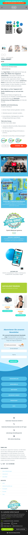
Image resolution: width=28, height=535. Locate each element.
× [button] (26, 511)
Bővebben (8, 518)
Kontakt (4, 491)
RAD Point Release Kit (7, 305)
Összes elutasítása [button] (20, 529)
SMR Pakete (9, 57)
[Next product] (2, 55)
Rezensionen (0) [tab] (6, 68)
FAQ (3, 494)
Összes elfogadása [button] (7, 529)
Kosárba (17, 145)
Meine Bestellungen (7, 471)
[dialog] (14, 522)
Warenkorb (5, 474)
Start (2, 57)
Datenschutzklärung (7, 486)
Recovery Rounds (20, 309)
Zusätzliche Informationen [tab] (9, 66)
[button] (2, 7)
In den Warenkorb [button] (20, 315)
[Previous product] (5, 55)
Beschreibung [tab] (5, 64)
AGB (3, 483)
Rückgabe (4, 488)
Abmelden (4, 476)
